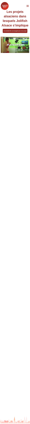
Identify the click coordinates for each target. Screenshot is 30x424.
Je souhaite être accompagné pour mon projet (15, 30)
